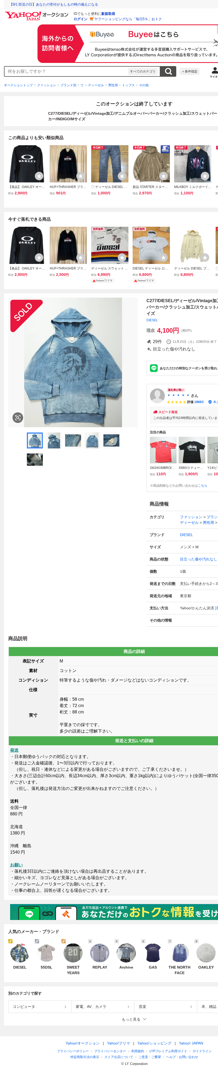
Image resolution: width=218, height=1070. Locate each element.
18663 (199, 402)
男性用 (113, 85)
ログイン (80, 19)
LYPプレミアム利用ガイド (168, 1051)
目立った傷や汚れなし (198, 559)
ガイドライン (202, 1051)
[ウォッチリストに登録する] (39, 176)
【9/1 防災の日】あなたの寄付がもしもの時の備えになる (53, 4)
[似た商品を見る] (17, 417)
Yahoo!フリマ (118, 1043)
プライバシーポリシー (73, 1051)
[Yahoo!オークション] (37, 13)
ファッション (46, 85)
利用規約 (137, 1051)
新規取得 (108, 14)
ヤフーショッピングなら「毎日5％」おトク (128, 19)
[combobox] (66, 71)
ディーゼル (96, 85)
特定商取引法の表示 (84, 1057)
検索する (168, 71)
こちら (202, 485)
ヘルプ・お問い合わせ (182, 1057)
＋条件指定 (190, 71)
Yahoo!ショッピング (154, 1043)
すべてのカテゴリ (143, 71)
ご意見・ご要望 (150, 1057)
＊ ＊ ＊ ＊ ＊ (178, 395)
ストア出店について (118, 1057)
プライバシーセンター (110, 1051)
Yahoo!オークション (83, 1043)
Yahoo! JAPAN (191, 1043)
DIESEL (152, 320)
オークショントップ (18, 85)
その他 (144, 85)
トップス (128, 85)
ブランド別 (68, 85)
